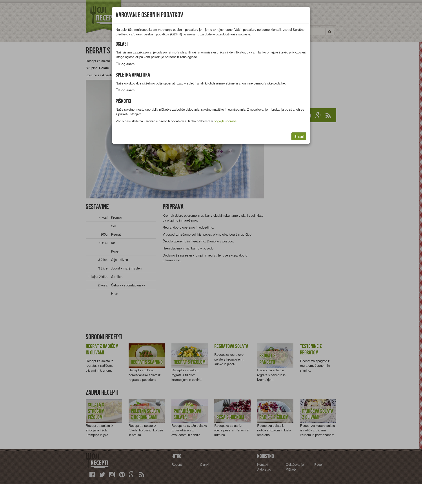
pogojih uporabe (225, 121)
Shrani (299, 136)
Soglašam (127, 64)
